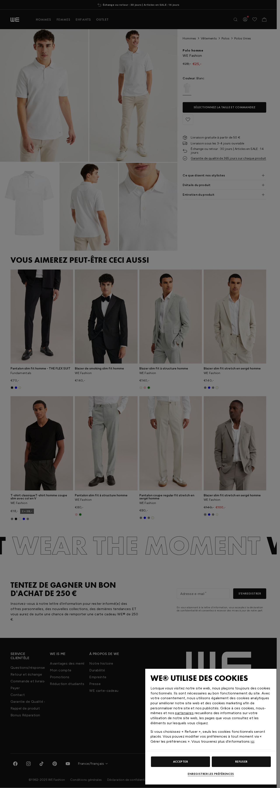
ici (252, 741)
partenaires (184, 713)
